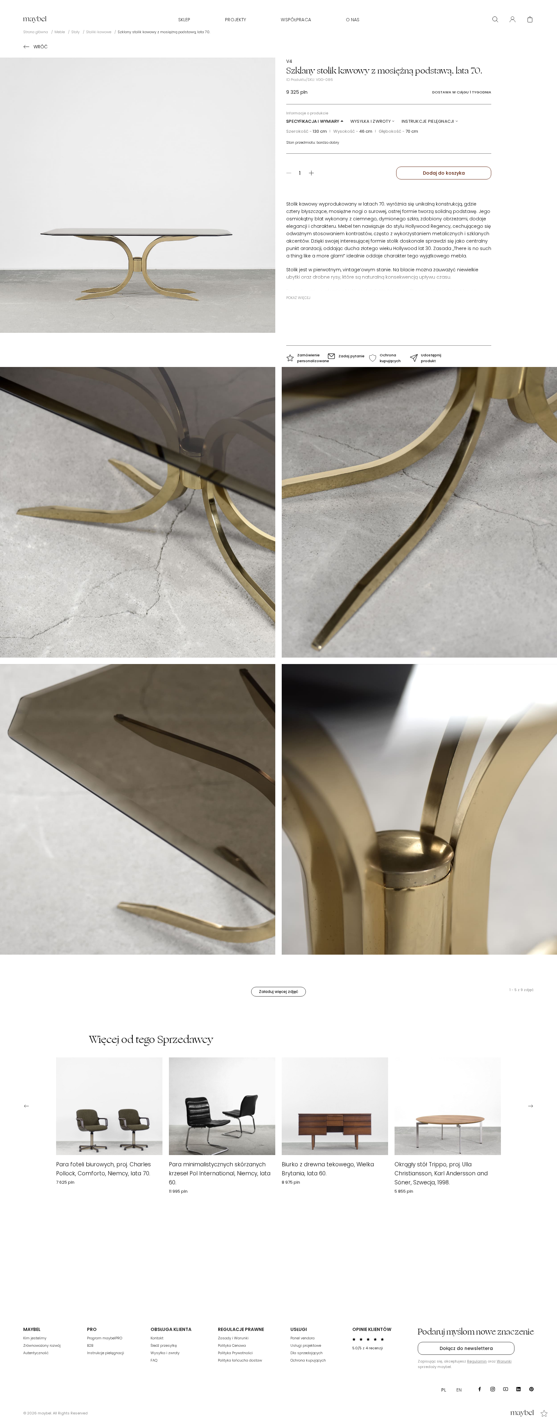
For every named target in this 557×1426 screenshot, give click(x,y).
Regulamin (477, 1361)
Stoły (75, 31)
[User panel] (512, 19)
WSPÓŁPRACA (296, 19)
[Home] (34, 19)
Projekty (235, 19)
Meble (59, 31)
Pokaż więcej (298, 297)
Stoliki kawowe (98, 31)
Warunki (504, 1361)
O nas (353, 19)
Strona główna (35, 31)
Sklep (184, 19)
